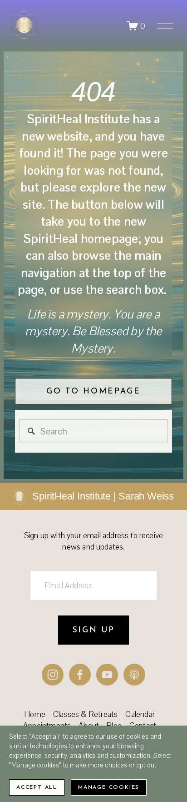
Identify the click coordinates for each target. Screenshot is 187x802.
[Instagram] (53, 675)
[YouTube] (107, 675)
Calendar (140, 714)
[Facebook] (80, 675)
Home (35, 714)
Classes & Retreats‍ (85, 714)
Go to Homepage (93, 391)
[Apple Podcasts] (134, 675)
